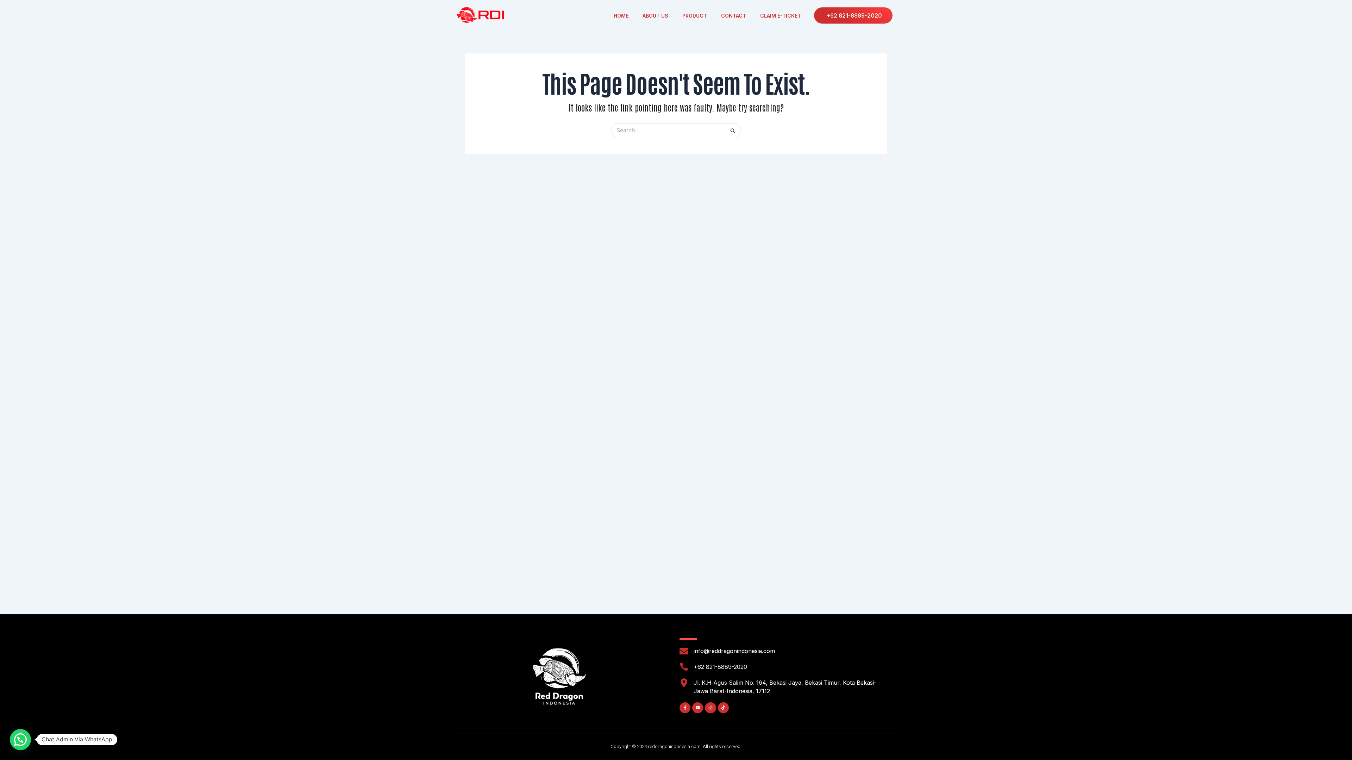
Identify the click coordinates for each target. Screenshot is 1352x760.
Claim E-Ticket (780, 16)
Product (694, 16)
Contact (733, 16)
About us (655, 16)
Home (621, 16)
